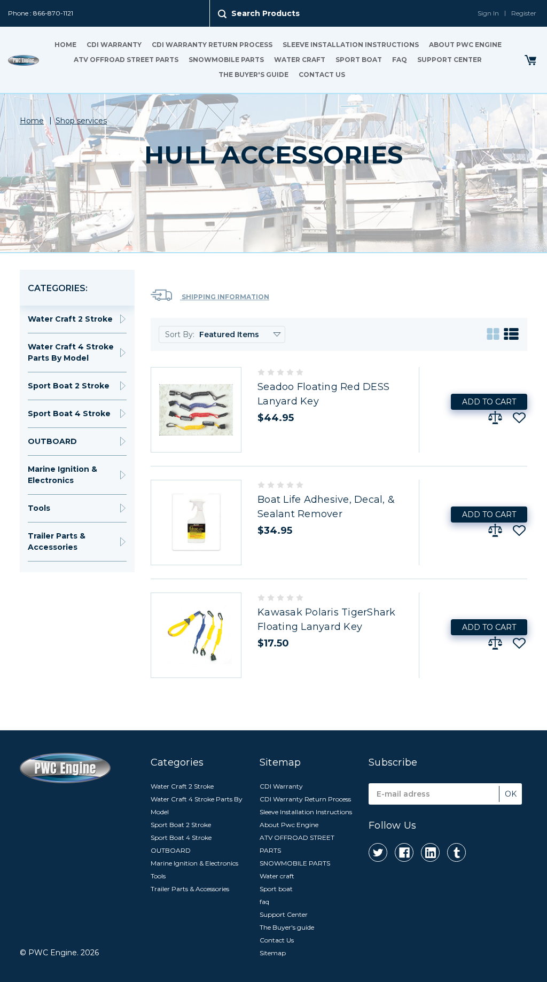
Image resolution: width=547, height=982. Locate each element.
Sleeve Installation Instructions (351, 45)
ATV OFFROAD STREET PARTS (126, 60)
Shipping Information (224, 297)
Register (523, 13)
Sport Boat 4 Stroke (69, 413)
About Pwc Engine (465, 45)
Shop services (81, 121)
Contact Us (322, 75)
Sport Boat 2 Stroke (69, 386)
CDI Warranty (114, 45)
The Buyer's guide (253, 75)
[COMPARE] (495, 418)
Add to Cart (489, 402)
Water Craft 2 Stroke (70, 319)
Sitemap (273, 953)
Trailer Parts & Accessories (56, 541)
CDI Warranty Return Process (212, 45)
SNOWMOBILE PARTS (226, 60)
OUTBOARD (52, 441)
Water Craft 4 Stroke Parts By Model (71, 352)
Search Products (265, 13)
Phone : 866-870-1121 (40, 13)
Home (65, 45)
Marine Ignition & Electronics (62, 474)
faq (399, 60)
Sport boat (358, 60)
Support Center (449, 60)
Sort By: (179, 334)
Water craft (299, 60)
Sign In (488, 13)
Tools (39, 508)
